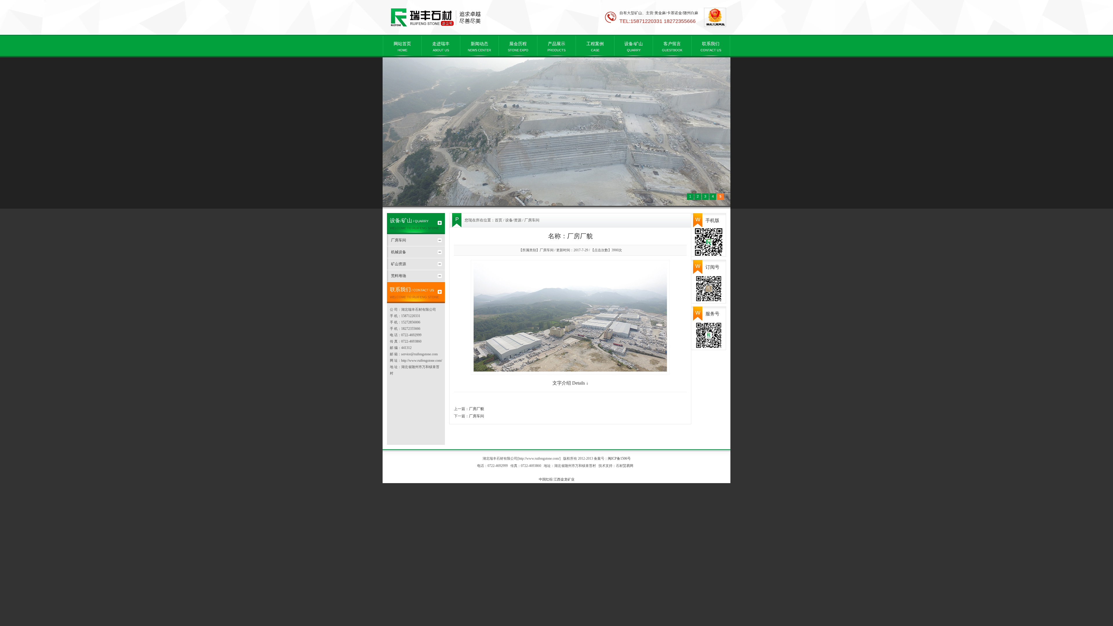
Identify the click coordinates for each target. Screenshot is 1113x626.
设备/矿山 (633, 46)
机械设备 (398, 252)
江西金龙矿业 (564, 479)
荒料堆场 (398, 276)
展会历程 (518, 46)
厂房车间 (398, 240)
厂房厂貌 (476, 409)
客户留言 (672, 46)
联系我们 (711, 46)
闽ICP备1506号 (619, 458)
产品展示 (556, 46)
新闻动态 (479, 46)
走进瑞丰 (441, 46)
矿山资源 (398, 264)
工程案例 (595, 46)
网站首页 (402, 46)
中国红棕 (546, 479)
